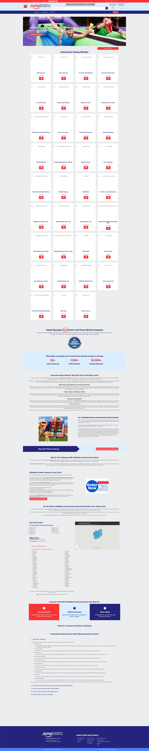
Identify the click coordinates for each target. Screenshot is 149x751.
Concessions (90, 741)
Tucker (66, 582)
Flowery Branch (36, 583)
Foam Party (72, 515)
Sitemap (99, 743)
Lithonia (67, 559)
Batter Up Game (83, 381)
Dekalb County (55, 529)
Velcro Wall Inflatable (94, 461)
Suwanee (67, 579)
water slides (61, 477)
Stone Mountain (68, 577)
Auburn (34, 556)
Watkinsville (67, 583)
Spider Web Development (112, 749)
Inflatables (36, 12)
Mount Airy (67, 566)
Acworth (34, 551)
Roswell (66, 572)
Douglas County (55, 530)
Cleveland (35, 567)
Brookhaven (35, 559)
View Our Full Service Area (39, 546)
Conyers (34, 569)
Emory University (107, 432)
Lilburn (66, 558)
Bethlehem (35, 557)
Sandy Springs (68, 573)
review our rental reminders (56, 496)
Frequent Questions (101, 738)
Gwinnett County (32, 527)
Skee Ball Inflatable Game (79, 461)
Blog (98, 745)
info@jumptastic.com (54, 740)
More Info (52, 12)
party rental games (47, 407)
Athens (34, 553)
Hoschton (67, 551)
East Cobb (35, 582)
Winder (66, 584)
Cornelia (34, 571)
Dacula (34, 574)
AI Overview (89, 743)
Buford (34, 561)
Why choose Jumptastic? (39, 639)
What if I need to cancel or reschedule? (43, 694)
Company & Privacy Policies (103, 741)
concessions (109, 435)
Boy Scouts (101, 432)
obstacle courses (68, 477)
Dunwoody (35, 581)
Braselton (35, 558)
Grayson (34, 586)
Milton (66, 563)
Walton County (55, 531)
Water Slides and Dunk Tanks (87, 512)
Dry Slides (79, 512)
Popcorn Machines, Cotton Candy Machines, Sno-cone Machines (76, 510)
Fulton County (32, 532)
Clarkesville (35, 564)
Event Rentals (44, 12)
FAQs (111, 1)
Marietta (67, 562)
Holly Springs (35, 587)
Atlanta (100, 431)
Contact (115, 1)
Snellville (67, 576)
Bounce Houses (74, 512)
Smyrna (66, 574)
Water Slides (80, 739)
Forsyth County (32, 529)
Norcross (67, 567)
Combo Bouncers (81, 738)
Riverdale (67, 571)
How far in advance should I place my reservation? (46, 688)
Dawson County (32, 531)
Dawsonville (35, 577)
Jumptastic (36, 405)
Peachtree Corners (69, 568)
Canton (34, 562)
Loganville (67, 561)
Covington (35, 572)
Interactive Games (104, 512)
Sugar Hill (67, 578)
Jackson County (55, 527)
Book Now (115, 12)
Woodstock (67, 586)
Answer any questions (34, 492)
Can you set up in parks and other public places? (45, 691)
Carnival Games (93, 510)
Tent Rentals (111, 509)
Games (78, 741)
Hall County (31, 530)
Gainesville (35, 584)
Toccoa (66, 581)
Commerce (35, 568)
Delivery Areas (100, 739)
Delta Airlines (107, 433)
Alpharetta (35, 552)
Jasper (66, 552)
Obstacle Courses (97, 512)
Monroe (67, 564)
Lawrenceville (68, 556)
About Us (107, 1)
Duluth (34, 579)
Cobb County (32, 534)
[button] (36, 34)
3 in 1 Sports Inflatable (43, 382)
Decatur (34, 578)
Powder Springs (68, 569)
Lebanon (67, 557)
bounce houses (55, 477)
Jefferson (67, 553)
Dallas (34, 576)
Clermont (35, 566)
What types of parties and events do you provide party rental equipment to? (53, 685)
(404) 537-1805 (37, 1)
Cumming (35, 573)
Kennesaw (67, 554)
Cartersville (35, 563)
